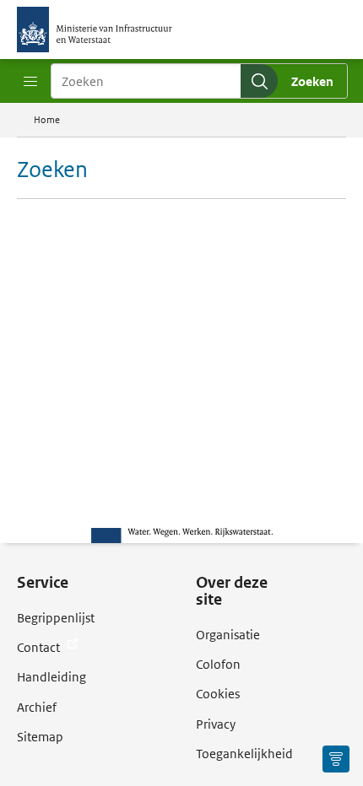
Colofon (218, 664)
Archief (37, 707)
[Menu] (30, 81)
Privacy (216, 724)
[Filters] (335, 759)
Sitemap (40, 737)
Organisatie (228, 635)
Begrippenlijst (56, 618)
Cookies (218, 694)
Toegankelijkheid (244, 754)
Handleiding (51, 677)
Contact (39, 647)
